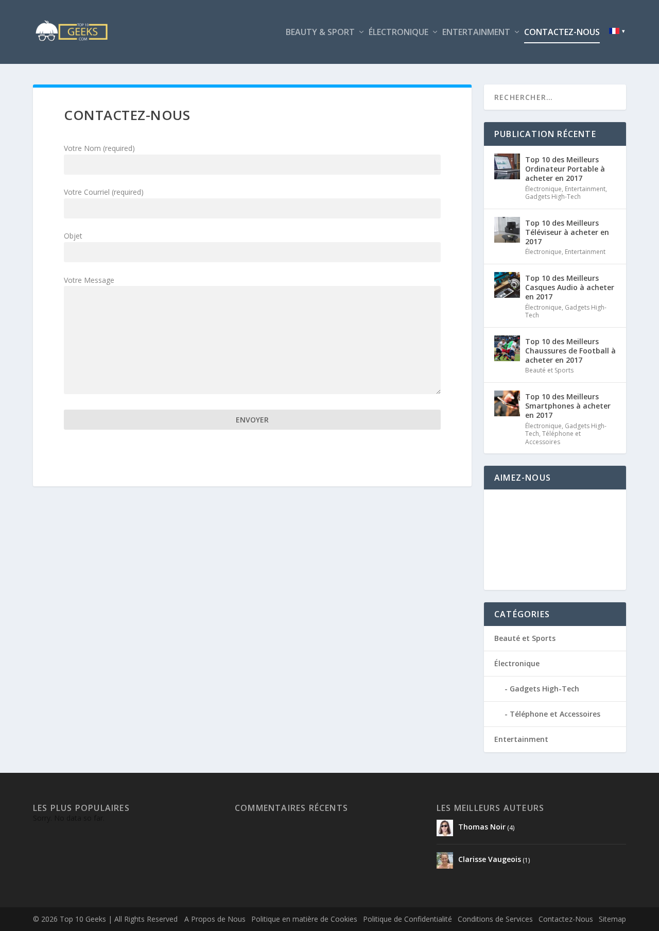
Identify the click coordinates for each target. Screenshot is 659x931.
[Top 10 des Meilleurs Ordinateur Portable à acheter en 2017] (507, 166)
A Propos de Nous (215, 919)
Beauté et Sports (549, 370)
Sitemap (612, 919)
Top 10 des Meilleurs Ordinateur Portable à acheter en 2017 (565, 169)
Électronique (398, 33)
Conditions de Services (495, 919)
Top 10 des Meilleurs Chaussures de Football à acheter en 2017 (570, 350)
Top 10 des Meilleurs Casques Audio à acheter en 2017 (569, 287)
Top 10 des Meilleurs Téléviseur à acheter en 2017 (567, 232)
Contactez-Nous (562, 33)
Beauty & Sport (320, 33)
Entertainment (476, 33)
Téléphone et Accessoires (553, 437)
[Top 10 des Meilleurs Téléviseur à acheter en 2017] (507, 230)
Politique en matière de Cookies (304, 919)
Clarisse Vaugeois (488, 859)
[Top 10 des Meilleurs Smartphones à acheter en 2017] (507, 403)
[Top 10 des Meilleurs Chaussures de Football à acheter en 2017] (507, 348)
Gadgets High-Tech (553, 196)
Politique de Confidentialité (407, 919)
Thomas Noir (481, 827)
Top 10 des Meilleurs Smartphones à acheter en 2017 (568, 406)
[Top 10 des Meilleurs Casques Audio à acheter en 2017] (507, 285)
